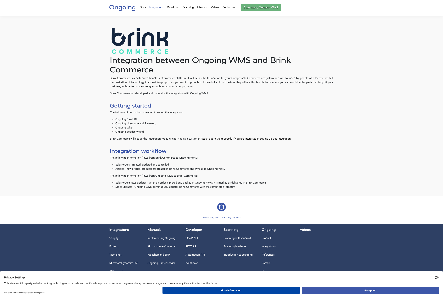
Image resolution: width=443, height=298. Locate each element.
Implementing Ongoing (161, 238)
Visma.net (115, 254)
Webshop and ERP (158, 254)
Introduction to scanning (238, 254)
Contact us (229, 7)
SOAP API (192, 238)
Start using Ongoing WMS (261, 7)
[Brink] (140, 37)
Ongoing (269, 230)
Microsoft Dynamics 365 (123, 263)
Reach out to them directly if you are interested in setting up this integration (246, 138)
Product (266, 238)
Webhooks (192, 263)
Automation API (195, 254)
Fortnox (114, 246)
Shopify (114, 238)
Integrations (156, 7)
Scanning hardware (235, 246)
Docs (143, 7)
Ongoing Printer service (161, 263)
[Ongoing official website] (122, 7)
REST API (191, 246)
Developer (173, 7)
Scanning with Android (237, 238)
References (268, 254)
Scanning (188, 7)
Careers (266, 263)
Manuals (202, 7)
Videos (215, 7)
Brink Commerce (120, 78)
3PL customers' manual (161, 246)
